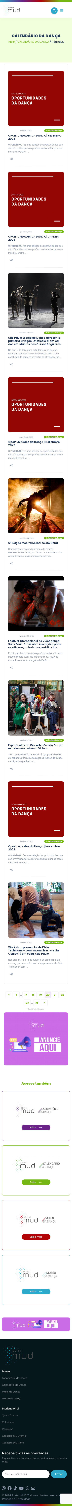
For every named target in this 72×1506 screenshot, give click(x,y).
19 (40, 994)
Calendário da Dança (14, 1384)
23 (27, 1002)
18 (33, 994)
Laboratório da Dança (14, 1377)
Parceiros (7, 1428)
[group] (36, 1038)
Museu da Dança (11, 1398)
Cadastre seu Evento (14, 1435)
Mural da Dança (11, 1391)
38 (36, 1002)
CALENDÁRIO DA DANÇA (33, 42)
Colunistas (8, 1422)
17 (25, 994)
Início (11, 42)
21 (55, 994)
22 (62, 994)
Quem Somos (10, 1415)
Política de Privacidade (16, 1498)
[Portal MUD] (25, 11)
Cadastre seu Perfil (13, 1442)
